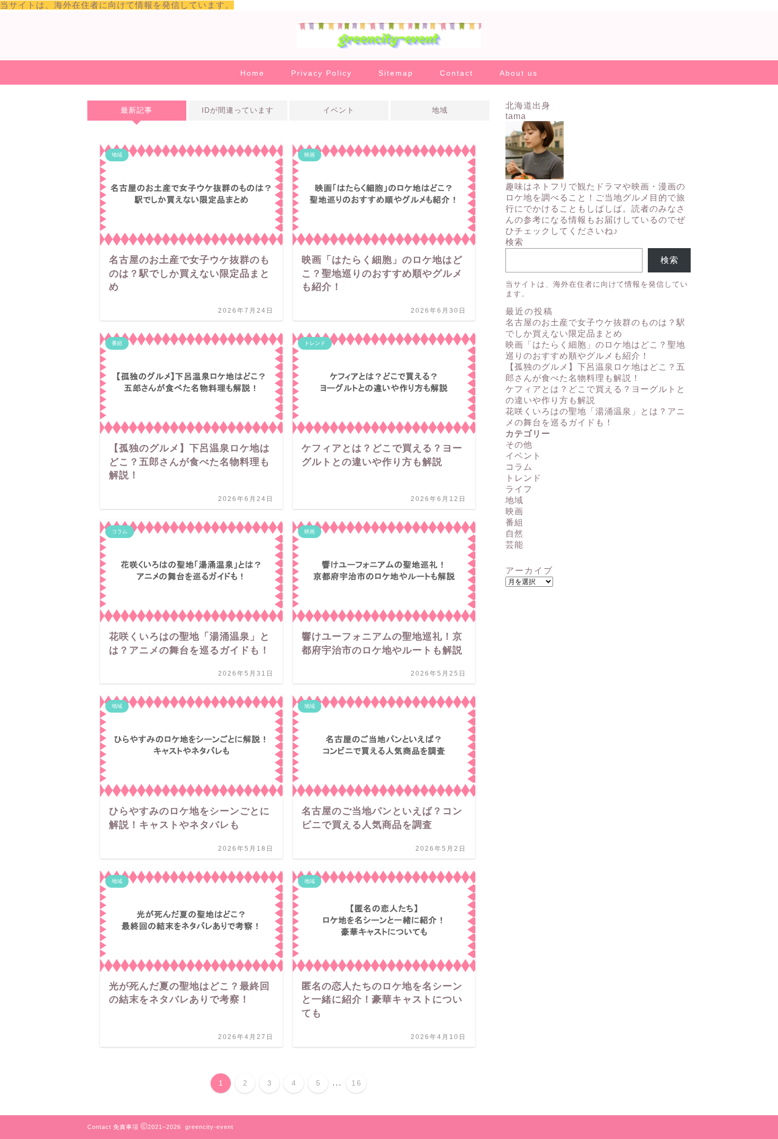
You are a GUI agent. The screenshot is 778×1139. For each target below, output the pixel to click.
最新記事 (136, 110)
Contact (456, 73)
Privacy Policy (321, 73)
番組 (514, 522)
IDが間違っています (238, 110)
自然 (514, 533)
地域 (440, 110)
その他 (518, 444)
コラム (518, 466)
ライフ (518, 489)
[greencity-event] (389, 47)
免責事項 (126, 1127)
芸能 (514, 544)
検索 (514, 242)
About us (519, 73)
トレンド (523, 477)
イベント (339, 110)
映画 (514, 511)
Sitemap (395, 73)
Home (252, 73)
